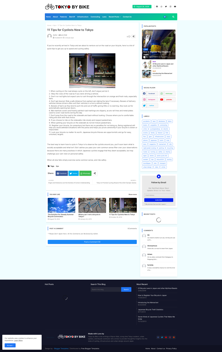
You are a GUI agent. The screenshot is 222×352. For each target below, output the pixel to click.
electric (165, 129)
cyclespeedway (155, 129)
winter (163, 167)
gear (150, 136)
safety (160, 152)
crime (145, 129)
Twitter (74, 173)
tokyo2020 (160, 159)
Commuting (95, 17)
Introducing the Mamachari (148, 302)
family (153, 133)
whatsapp (169, 93)
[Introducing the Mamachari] (146, 74)
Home (48, 17)
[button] (173, 16)
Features (63, 17)
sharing (168, 152)
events (145, 133)
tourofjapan (147, 163)
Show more (133, 194)
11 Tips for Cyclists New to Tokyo (122, 214)
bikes (169, 121)
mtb (170, 144)
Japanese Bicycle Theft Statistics (150, 309)
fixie (167, 133)
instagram (151, 99)
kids (167, 140)
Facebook (63, 173)
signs (145, 155)
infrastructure (159, 136)
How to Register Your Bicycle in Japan (152, 295)
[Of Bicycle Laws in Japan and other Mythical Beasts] (146, 64)
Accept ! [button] (10, 345)
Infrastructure (82, 17)
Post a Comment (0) (92, 242)
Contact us (127, 17)
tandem (145, 159)
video (156, 167)
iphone (145, 140)
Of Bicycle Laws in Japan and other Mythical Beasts (157, 288)
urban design (147, 167)
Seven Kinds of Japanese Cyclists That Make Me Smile (156, 318)
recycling (170, 148)
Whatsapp (86, 173)
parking (161, 148)
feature (160, 133)
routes (145, 152)
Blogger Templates (61, 348)
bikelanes (162, 121)
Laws (104, 17)
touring (169, 159)
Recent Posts (114, 17)
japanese (154, 140)
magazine (152, 144)
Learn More (18, 340)
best (154, 121)
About (55, 17)
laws (144, 144)
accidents (146, 121)
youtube (169, 99)
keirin (161, 140)
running (152, 152)
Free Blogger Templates (90, 348)
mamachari (162, 144)
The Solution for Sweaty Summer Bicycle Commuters (61, 215)
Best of (72, 17)
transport (163, 163)
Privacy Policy (171, 348)
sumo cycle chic (162, 155)
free (144, 136)
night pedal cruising (149, 148)
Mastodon (50, 337)
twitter (151, 105)
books (145, 125)
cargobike (153, 125)
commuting (163, 125)
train (155, 163)
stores (152, 155)
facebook (151, 93)
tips (54, 25)
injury (168, 136)
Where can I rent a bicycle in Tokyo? (89, 215)
